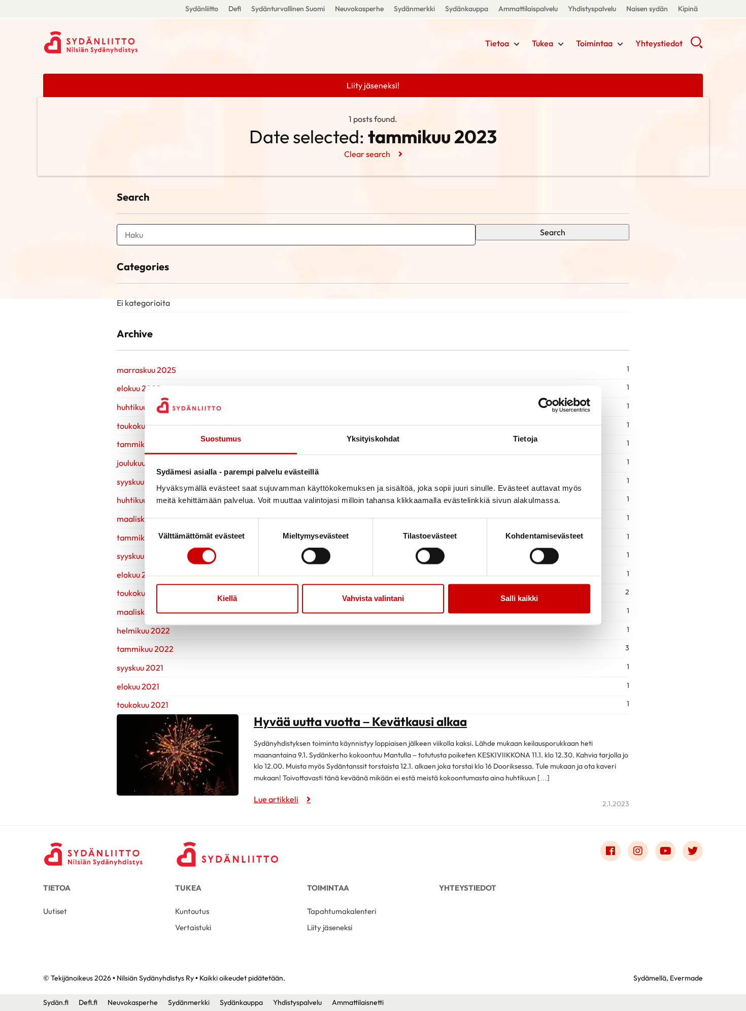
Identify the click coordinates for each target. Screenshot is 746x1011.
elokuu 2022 (139, 575)
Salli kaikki (519, 598)
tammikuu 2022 (145, 649)
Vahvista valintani (373, 598)
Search (552, 232)
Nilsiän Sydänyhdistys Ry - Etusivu (124, 42)
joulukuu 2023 (141, 463)
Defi (234, 8)
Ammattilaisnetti (358, 1002)
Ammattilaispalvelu (528, 8)
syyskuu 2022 (141, 556)
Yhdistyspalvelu (592, 8)
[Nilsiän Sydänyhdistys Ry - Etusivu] (94, 853)
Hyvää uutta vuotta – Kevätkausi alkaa (360, 721)
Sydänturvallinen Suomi (288, 8)
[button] (696, 46)
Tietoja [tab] (525, 438)
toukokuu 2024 (144, 426)
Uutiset (55, 911)
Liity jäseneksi (329, 927)
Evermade (686, 978)
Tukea (542, 43)
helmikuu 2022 (143, 630)
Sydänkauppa (466, 8)
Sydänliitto (201, 8)
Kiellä (227, 598)
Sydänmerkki (414, 8)
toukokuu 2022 (143, 593)
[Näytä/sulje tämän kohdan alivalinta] (517, 44)
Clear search (367, 154)
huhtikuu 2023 (142, 500)
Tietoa (497, 43)
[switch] (315, 556)
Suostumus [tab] (221, 438)
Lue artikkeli (276, 799)
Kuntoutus (192, 911)
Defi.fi (88, 1002)
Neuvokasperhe (359, 8)
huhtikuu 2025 (142, 407)
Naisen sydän (647, 8)
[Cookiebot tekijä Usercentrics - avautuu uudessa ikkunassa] (545, 405)
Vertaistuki (193, 927)
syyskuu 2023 (141, 482)
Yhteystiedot (659, 43)
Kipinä (688, 8)
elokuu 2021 (138, 686)
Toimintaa (594, 43)
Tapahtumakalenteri (341, 911)
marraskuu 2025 (146, 370)
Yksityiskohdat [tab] (373, 438)
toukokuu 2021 (142, 705)
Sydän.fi (56, 1002)
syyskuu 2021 (140, 667)
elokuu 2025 (139, 388)
